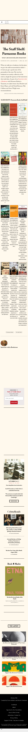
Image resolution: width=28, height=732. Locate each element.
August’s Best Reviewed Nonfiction (14, 673)
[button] (5, 109)
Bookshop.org (6, 725)
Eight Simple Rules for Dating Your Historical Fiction (14, 658)
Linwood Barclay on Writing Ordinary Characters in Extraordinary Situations (14, 540)
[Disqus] (14, 366)
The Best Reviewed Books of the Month (15, 598)
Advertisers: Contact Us (14, 715)
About (14, 707)
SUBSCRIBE (14, 402)
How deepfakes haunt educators (14, 485)
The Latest (14, 626)
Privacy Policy (14, 718)
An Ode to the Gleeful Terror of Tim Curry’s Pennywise (14, 643)
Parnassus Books (9, 332)
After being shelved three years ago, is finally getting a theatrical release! (14, 529)
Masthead (14, 704)
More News (14, 501)
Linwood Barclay (15, 544)
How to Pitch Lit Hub (14, 712)
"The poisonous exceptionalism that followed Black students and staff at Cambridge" (14, 495)
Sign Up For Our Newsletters (14, 710)
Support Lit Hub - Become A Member (14, 720)
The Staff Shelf (19, 332)
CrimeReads (14, 554)
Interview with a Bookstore (9, 60)
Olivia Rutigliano (15, 533)
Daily (14, 481)
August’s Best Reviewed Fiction (14, 686)
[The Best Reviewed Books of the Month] (14, 581)
